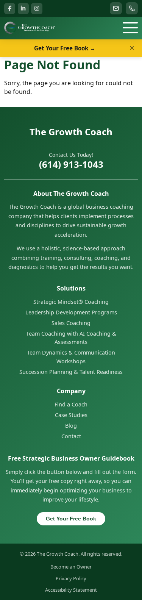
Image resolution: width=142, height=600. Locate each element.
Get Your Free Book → (64, 48)
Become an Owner (71, 566)
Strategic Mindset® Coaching (71, 301)
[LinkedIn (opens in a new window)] (23, 8)
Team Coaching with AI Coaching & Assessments (71, 337)
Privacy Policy (71, 578)
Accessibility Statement (71, 589)
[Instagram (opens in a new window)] (36, 8)
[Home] (29, 28)
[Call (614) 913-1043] (132, 8)
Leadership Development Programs (71, 312)
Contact (71, 436)
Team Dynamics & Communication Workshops (71, 356)
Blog (71, 425)
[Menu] (130, 27)
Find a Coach (71, 404)
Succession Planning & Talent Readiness (71, 371)
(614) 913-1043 (71, 164)
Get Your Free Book (71, 519)
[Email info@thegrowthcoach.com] (116, 8)
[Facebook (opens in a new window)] (9, 8)
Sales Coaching (71, 323)
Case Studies (71, 415)
